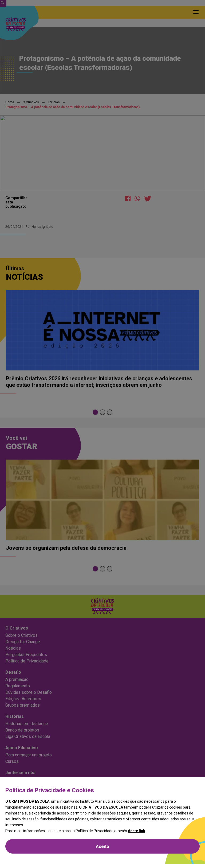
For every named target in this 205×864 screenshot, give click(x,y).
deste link (136, 831)
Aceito (102, 846)
